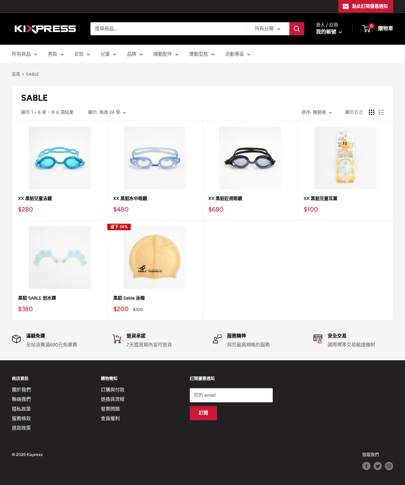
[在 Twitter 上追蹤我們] (378, 466)
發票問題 (110, 409)
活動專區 (234, 54)
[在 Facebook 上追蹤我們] (366, 466)
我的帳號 (326, 32)
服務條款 (21, 418)
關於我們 (21, 390)
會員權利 (110, 418)
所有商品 (21, 54)
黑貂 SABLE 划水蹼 (37, 298)
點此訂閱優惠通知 (370, 6)
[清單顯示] (381, 112)
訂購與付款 (113, 390)
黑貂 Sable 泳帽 (129, 298)
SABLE (32, 74)
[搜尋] (296, 28)
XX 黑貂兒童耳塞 (320, 198)
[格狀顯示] (371, 112)
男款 (52, 54)
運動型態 (198, 54)
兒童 (105, 54)
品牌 (131, 54)
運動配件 (162, 54)
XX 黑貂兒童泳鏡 (35, 198)
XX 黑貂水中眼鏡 (130, 198)
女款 (79, 54)
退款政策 (21, 428)
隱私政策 (21, 409)
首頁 (16, 74)
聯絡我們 (21, 399)
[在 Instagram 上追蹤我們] (389, 466)
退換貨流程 (113, 399)
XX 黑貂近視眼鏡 (225, 198)
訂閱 (203, 413)
